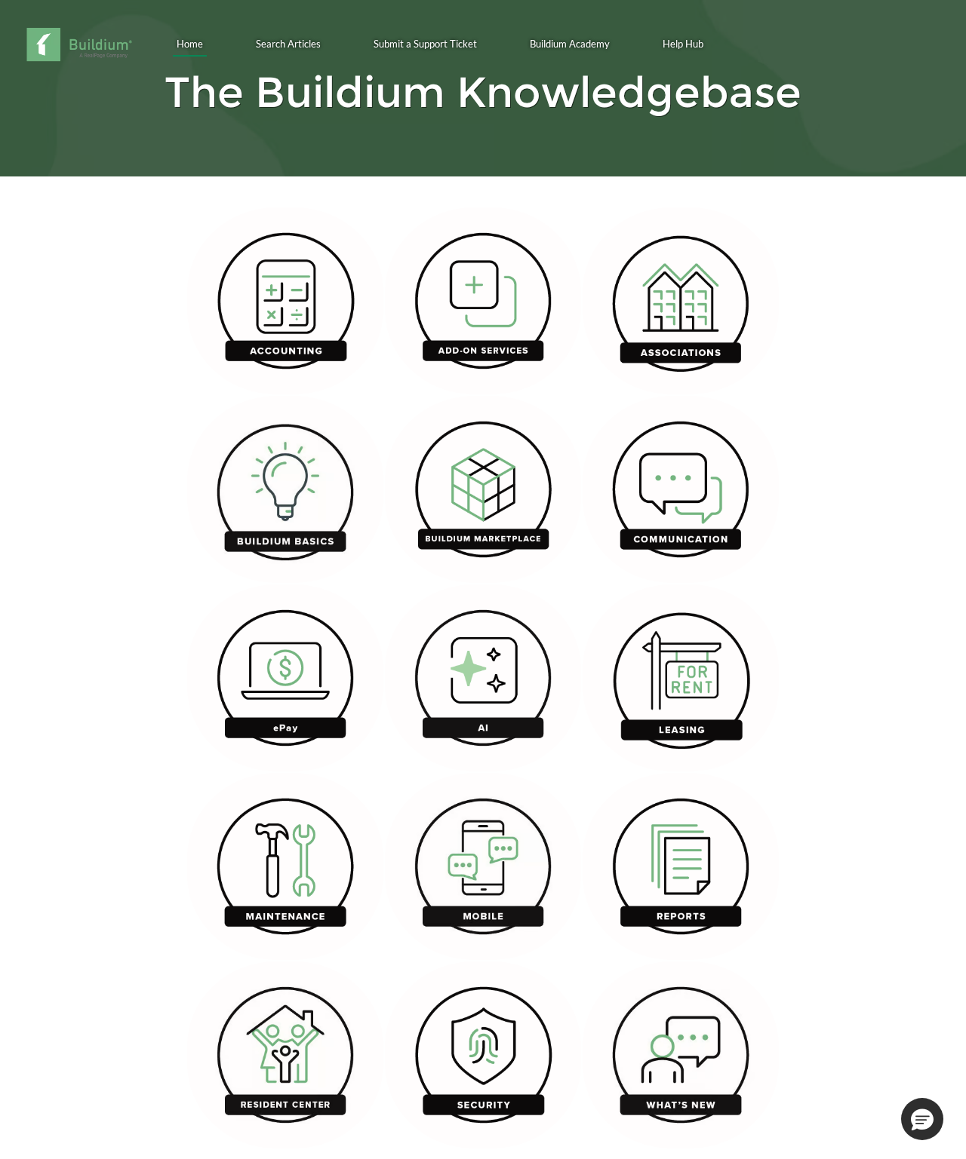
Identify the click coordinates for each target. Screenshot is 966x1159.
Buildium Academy (570, 44)
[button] (922, 1119)
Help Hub (683, 44)
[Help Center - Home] (79, 44)
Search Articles (288, 44)
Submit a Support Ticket (425, 44)
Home (190, 44)
